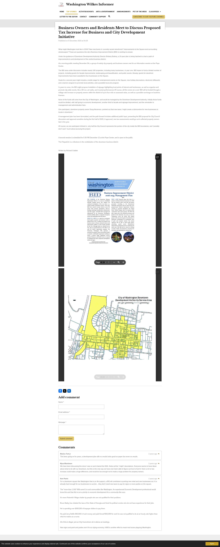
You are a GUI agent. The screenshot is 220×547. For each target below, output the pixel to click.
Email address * (64, 412)
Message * (62, 422)
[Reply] (159, 454)
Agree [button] (212, 543)
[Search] (109, 16)
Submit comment (66, 438)
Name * (61, 402)
